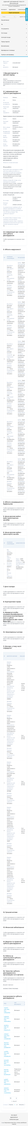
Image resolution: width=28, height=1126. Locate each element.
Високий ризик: (5, 46)
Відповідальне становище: (8, 50)
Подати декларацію (14, 12)
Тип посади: (4, 33)
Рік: (2, 24)
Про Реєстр (4, 9)
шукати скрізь (23, 16)
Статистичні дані (22, 9)
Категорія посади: (5, 37)
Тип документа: (5, 28)
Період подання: (5, 41)
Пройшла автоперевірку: (7, 54)
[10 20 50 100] (13, 1098)
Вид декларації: (5, 20)
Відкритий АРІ (12, 9)
